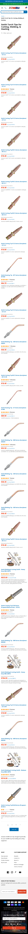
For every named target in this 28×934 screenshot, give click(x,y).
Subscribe (22, 892)
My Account (4, 862)
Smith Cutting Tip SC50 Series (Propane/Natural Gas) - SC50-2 (10, 606)
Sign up (14, 928)
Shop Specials (4, 856)
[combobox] (12, 12)
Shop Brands (4, 858)
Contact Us (16, 858)
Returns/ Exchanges (19, 864)
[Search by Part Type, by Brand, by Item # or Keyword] (25, 12)
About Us (16, 860)
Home (2, 16)
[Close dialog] (25, 913)
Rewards (16, 856)
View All (14, 829)
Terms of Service (18, 866)
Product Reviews (5, 860)
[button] (6, 33)
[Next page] (20, 824)
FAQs (15, 862)
